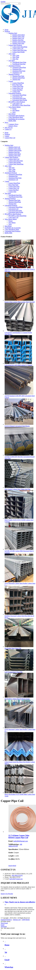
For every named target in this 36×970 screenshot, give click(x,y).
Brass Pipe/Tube (17, 84)
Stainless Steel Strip (18, 43)
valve (14, 112)
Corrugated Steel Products (16, 115)
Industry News (12, 126)
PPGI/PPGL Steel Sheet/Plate (21, 105)
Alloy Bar (15, 59)
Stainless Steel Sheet (18, 35)
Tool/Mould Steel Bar (18, 64)
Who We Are (9, 127)
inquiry (10, 865)
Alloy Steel (11, 54)
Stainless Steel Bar (18, 40)
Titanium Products (13, 74)
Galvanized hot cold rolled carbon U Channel (18, 365)
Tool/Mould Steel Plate (19, 62)
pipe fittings (15, 110)
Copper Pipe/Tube (17, 86)
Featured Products (6, 919)
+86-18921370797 (17, 875)
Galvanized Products (14, 93)
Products (7, 31)
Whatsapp (4, 926)
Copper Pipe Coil (17, 88)
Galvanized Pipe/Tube (19, 98)
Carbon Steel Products (15, 45)
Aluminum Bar (16, 69)
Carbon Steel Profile (18, 52)
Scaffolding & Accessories (16, 119)
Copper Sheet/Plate (18, 83)
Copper (10, 81)
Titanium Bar (16, 79)
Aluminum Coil (17, 72)
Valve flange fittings (14, 107)
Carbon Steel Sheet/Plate (19, 47)
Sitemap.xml (17, 919)
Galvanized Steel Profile (19, 100)
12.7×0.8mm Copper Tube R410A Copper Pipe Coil (18, 836)
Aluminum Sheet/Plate (19, 67)
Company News (13, 124)
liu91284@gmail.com (20, 841)
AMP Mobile (26, 919)
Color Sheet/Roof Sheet (15, 117)
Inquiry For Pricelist (7, 893)
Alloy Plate (15, 57)
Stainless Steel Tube (18, 36)
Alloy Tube (15, 55)
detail (14, 865)
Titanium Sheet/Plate (18, 78)
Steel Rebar (11, 114)
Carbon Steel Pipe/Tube (19, 50)
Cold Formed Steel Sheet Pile (13, 672)
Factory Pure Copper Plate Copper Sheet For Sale (20, 302)
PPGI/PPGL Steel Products (16, 102)
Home (6, 29)
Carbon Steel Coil (17, 48)
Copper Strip (16, 91)
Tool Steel (11, 60)
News (6, 122)
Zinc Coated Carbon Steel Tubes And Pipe (17, 489)
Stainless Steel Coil (18, 38)
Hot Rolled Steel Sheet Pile (13, 648)
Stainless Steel (12, 33)
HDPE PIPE (12, 121)
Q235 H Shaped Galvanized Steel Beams (17, 426)
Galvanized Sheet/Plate (19, 95)
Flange (14, 109)
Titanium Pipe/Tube (18, 76)
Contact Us (8, 129)
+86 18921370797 (15, 845)
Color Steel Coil (17, 103)
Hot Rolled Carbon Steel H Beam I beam (17, 699)
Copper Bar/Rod (17, 90)
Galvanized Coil (17, 96)
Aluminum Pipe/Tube (18, 71)
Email (2, 925)
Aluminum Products (14, 66)
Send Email (4, 923)
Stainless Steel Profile (18, 41)
